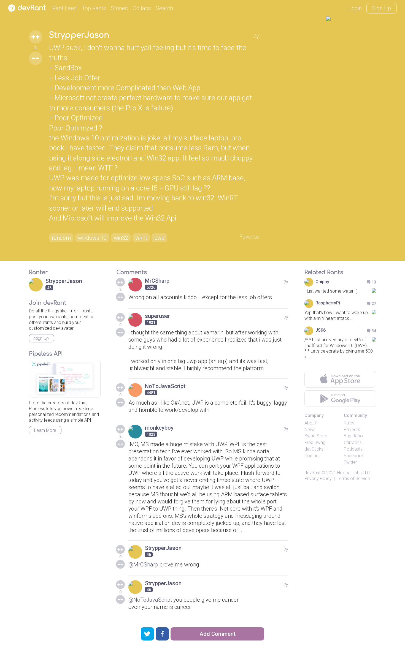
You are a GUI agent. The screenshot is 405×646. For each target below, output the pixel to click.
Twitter (350, 462)
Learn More (45, 430)
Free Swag (314, 442)
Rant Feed (64, 8)
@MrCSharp (143, 564)
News (309, 429)
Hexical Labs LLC (353, 472)
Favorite (249, 236)
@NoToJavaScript (150, 599)
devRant (312, 472)
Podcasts (353, 449)
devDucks (313, 449)
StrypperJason (79, 35)
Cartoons (353, 442)
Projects (352, 429)
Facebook (354, 455)
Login (355, 8)
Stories (119, 8)
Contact (312, 455)
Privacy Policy (318, 478)
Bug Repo (353, 435)
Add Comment (217, 634)
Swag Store (315, 435)
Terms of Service (353, 478)
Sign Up (381, 8)
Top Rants (94, 8)
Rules (349, 423)
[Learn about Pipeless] (65, 378)
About (310, 423)
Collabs (142, 8)
